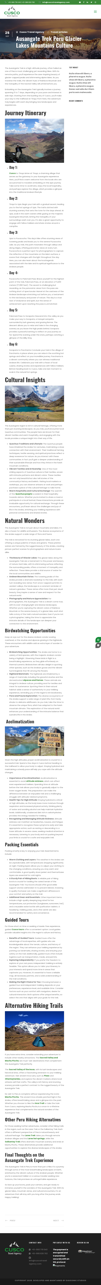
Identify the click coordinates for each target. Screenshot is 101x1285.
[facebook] (83, 2)
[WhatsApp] (98, 639)
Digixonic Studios (76, 1280)
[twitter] (91, 2)
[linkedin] (87, 2)
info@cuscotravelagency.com (56, 2)
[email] (80, 2)
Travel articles (59, 32)
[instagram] (95, 2)
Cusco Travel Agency (31, 32)
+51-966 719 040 (14, 2)
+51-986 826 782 (28, 2)
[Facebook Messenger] (98, 645)
